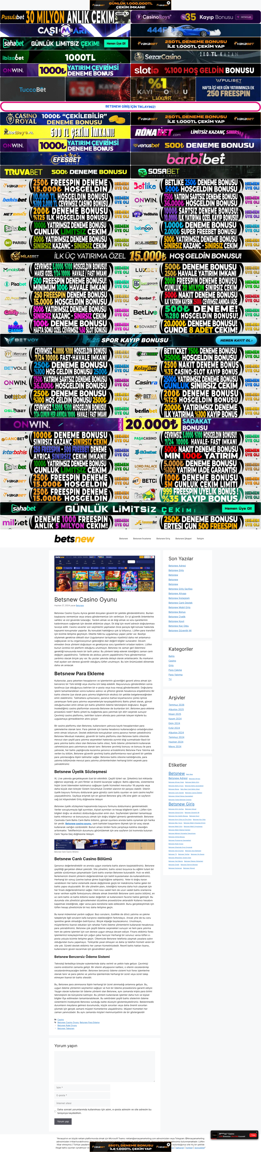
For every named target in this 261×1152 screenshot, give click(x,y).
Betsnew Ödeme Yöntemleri (193, 861)
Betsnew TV (173, 854)
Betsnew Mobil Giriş (179, 607)
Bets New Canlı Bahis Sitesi (190, 789)
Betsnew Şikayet (183, 538)
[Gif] (130, 256)
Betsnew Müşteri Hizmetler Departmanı (182, 833)
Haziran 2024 (176, 741)
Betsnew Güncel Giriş (176, 812)
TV (170, 679)
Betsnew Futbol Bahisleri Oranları (180, 800)
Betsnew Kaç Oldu (179, 626)
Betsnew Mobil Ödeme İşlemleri (179, 830)
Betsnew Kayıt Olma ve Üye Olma (180, 819)
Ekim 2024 (174, 723)
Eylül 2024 (174, 728)
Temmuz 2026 (176, 704)
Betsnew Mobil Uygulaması (193, 826)
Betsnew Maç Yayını (175, 823)
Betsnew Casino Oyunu (68, 1022)
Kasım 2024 (175, 718)
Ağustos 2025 (176, 709)
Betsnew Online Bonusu (177, 837)
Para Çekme (175, 670)
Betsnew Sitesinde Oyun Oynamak (180, 847)
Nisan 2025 (175, 714)
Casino (61, 1019)
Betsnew (123, 538)
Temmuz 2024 (176, 737)
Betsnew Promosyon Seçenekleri (180, 840)
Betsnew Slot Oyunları (176, 851)
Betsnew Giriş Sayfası (180, 589)
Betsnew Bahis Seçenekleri (194, 786)
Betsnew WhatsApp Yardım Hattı (180, 858)
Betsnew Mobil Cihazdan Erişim (194, 823)
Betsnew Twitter (183, 854)
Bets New (189, 774)
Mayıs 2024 (175, 746)
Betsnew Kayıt (176, 621)
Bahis (172, 656)
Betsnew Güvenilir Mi (180, 630)
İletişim (200, 538)
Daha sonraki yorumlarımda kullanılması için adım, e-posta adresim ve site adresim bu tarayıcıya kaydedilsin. (104, 1111)
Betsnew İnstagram (179, 598)
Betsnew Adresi (177, 565)
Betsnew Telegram (66, 1028)
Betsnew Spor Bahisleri (193, 851)
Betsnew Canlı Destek (180, 602)
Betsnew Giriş (163, 538)
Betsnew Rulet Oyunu (67, 1025)
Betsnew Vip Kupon (197, 854)
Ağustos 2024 (176, 732)
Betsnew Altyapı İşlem (176, 782)
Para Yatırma (176, 674)
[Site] (65, 186)
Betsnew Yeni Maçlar (176, 861)
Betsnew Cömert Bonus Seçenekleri (181, 796)
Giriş (171, 665)
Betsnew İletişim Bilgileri (189, 865)
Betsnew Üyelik (177, 616)
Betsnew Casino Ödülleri (193, 793)
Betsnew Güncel (190, 809)
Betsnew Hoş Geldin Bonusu (178, 816)
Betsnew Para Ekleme (90, 1022)
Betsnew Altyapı (177, 593)
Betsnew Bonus (177, 612)
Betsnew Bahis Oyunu (176, 786)
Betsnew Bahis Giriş (192, 782)
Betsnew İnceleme (142, 538)
